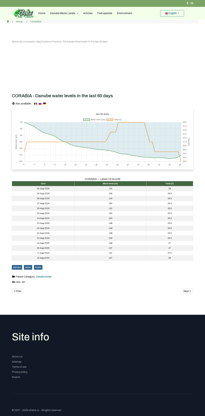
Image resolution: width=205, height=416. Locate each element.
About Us (17, 356)
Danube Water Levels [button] (62, 13)
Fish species (104, 13)
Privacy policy (19, 372)
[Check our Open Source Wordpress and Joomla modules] (192, 3)
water (28, 267)
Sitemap (16, 361)
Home (41, 13)
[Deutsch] (44, 104)
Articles (88, 13)
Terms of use (19, 366)
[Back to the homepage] (22, 13)
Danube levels (44, 276)
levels (38, 267)
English (172, 13)
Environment (124, 13)
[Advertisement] (102, 67)
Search (16, 377)
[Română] (35, 104)
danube (17, 267)
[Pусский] (40, 104)
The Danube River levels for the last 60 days (84, 41)
